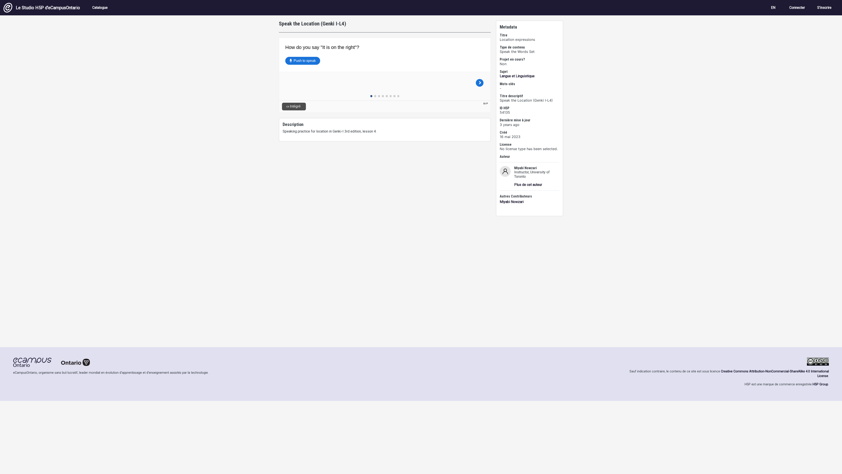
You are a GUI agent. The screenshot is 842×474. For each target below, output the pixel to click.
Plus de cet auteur (528, 185)
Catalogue (100, 7)
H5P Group (820, 384)
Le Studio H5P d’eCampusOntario (48, 7)
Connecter (797, 7)
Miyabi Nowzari (512, 202)
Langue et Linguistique (517, 76)
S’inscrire (824, 7)
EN (773, 7)
